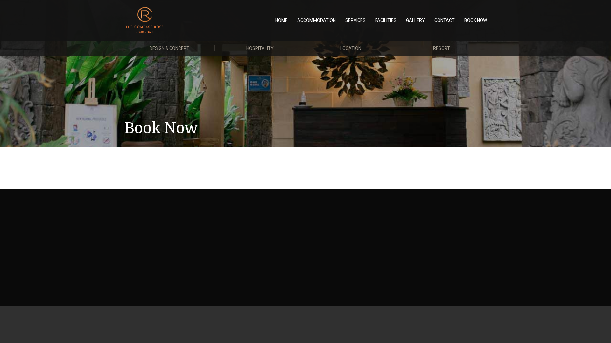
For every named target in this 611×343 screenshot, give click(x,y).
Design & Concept (169, 48)
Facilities (386, 20)
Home (281, 20)
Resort (441, 48)
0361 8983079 (158, 226)
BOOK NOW (475, 20)
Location (350, 48)
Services (355, 20)
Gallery (415, 20)
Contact (444, 20)
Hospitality (260, 48)
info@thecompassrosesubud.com (173, 235)
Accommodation (316, 20)
